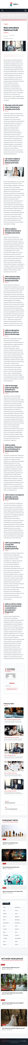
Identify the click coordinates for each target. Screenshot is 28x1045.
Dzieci (4, 910)
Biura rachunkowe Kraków (10, 791)
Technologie (5, 935)
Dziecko (16, 910)
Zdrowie (16, 944)
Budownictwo (17, 907)
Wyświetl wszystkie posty (12, 688)
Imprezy (4, 916)
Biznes (6, 24)
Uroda (4, 941)
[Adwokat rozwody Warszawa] (14, 833)
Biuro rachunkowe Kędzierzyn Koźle (12, 719)
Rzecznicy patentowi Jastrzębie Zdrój (13, 891)
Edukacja (4, 913)
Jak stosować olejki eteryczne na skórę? (12, 993)
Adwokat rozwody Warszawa (10, 843)
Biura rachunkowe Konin (9, 755)
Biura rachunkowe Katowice (10, 773)
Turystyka (5, 938)
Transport (17, 935)
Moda (4, 919)
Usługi (16, 941)
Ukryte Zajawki (17, 938)
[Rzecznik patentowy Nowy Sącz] (14, 857)
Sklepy (4, 932)
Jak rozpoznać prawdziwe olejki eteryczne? (13, 1028)
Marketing (17, 916)
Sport (16, 932)
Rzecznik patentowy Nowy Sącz (11, 867)
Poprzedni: (10, 802)
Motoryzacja (17, 919)
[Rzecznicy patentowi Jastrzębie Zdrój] (14, 881)
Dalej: (11, 808)
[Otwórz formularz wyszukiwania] (25, 10)
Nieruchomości (6, 922)
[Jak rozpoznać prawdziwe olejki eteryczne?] (14, 1017)
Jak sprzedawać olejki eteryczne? (11, 967)
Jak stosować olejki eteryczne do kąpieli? (13, 1003)
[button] (2, 10)
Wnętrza (4, 944)
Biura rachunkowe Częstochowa (11, 737)
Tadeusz (6, 36)
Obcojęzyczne (17, 922)
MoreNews (24, 1040)
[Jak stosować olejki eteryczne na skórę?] (14, 982)
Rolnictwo (17, 929)
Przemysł (5, 929)
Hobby (16, 913)
